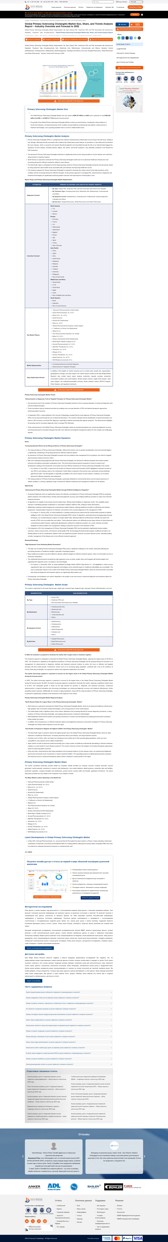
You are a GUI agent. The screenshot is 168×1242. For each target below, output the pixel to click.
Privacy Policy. (103, 633)
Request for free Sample (84, 640)
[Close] (116, 599)
